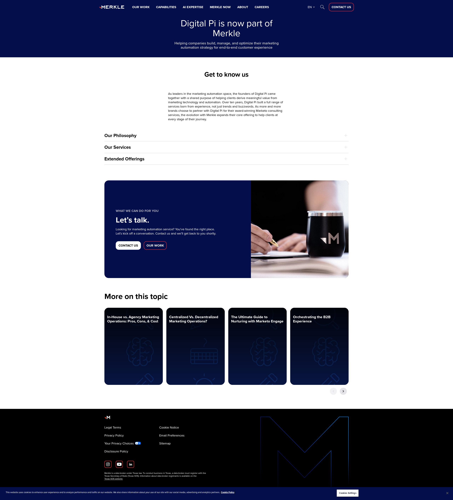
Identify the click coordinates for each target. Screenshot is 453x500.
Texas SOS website (113, 478)
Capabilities (166, 7)
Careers (262, 7)
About (242, 7)
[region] (226, 493)
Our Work (141, 7)
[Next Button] (343, 391)
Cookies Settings (347, 493)
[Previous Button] (333, 391)
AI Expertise (193, 7)
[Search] (322, 7)
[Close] (447, 493)
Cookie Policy (227, 492)
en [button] (310, 7)
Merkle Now (220, 7)
